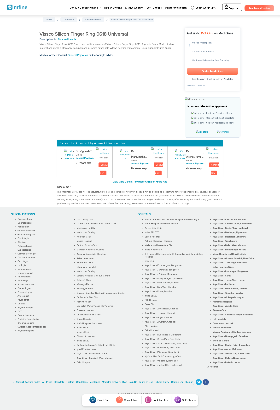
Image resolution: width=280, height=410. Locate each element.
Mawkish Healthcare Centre (90, 249)
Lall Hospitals (219, 319)
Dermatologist (24, 223)
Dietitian (22, 242)
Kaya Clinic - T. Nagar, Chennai (160, 313)
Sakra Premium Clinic (223, 267)
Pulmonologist (25, 246)
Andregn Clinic (84, 237)
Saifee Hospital (152, 237)
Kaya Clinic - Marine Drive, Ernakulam (231, 345)
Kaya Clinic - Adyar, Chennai (158, 317)
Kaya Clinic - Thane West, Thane (229, 280)
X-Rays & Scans (134, 7)
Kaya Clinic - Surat (221, 276)
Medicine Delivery (111, 382)
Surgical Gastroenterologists (32, 327)
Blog (124, 382)
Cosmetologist (25, 292)
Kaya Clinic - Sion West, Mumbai (160, 287)
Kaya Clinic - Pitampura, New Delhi (162, 352)
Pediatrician (23, 227)
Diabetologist (24, 288)
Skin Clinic (150, 261)
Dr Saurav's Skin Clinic (88, 297)
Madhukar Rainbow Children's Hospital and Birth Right (172, 219)
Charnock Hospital (86, 336)
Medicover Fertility (86, 228)
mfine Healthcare (153, 249)
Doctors (70, 382)
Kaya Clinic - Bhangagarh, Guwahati (230, 336)
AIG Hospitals (151, 326)
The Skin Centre (221, 341)
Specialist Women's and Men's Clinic (95, 306)
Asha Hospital (151, 330)
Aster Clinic (150, 304)
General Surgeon (26, 234)
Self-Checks (154, 7)
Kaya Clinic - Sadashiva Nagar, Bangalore (233, 314)
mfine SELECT (84, 327)
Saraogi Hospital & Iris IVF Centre (93, 276)
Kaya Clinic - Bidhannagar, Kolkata (229, 249)
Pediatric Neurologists (29, 319)
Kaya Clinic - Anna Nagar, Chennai (161, 309)
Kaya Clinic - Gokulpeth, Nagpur (228, 297)
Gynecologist (24, 250)
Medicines (94, 382)
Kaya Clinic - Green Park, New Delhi (162, 339)
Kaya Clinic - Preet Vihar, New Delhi (162, 347)
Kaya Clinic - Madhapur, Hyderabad (230, 232)
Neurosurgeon (25, 269)
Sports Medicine (26, 284)
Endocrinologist (25, 273)
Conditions (82, 382)
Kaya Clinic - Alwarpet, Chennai (160, 322)
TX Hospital (212, 367)
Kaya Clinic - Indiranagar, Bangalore (230, 271)
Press (49, 382)
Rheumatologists (26, 323)
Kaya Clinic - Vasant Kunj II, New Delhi (231, 353)
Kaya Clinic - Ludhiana (223, 284)
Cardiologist (23, 238)
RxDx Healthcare (85, 258)
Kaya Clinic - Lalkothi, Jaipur (226, 362)
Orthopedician (25, 219)
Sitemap (189, 382)
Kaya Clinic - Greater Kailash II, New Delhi (233, 258)
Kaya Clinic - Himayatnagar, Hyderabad (164, 278)
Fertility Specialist (26, 257)
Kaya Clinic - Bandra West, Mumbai (162, 282)
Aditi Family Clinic (85, 219)
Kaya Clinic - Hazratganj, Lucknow (229, 237)
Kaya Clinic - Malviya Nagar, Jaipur (229, 358)
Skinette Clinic (220, 310)
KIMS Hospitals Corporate (89, 323)
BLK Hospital (151, 300)
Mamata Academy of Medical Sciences (232, 332)
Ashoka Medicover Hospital (158, 241)
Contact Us (177, 382)
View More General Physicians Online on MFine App (140, 181)
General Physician (78, 55)
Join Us (133, 382)
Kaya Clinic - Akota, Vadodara (227, 349)
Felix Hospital (83, 362)
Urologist (22, 265)
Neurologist (23, 280)
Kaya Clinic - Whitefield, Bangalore (162, 361)
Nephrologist (24, 276)
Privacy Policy (162, 382)
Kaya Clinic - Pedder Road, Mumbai (230, 288)
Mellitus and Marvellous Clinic (159, 245)
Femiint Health (84, 302)
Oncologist (23, 261)
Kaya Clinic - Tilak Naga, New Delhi (230, 262)
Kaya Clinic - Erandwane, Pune (92, 353)
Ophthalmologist (26, 315)
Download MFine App (259, 8)
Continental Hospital (223, 323)
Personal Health (67, 39)
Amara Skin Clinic (153, 228)
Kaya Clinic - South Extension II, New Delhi (166, 343)
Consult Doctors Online (84, 7)
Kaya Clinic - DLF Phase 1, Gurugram (163, 335)
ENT (20, 311)
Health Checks (113, 7)
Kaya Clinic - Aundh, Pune (225, 306)
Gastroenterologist (27, 254)
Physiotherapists (26, 330)
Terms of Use (146, 382)
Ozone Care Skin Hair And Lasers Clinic (96, 223)
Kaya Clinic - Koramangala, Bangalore (163, 265)
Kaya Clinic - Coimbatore (225, 241)
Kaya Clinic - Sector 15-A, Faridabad (230, 228)
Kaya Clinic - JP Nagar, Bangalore (161, 274)
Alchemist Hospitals (222, 302)
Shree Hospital (84, 319)
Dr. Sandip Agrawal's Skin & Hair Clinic (96, 345)
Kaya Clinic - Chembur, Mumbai (228, 293)
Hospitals (59, 382)
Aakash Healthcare (222, 327)
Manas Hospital (84, 241)
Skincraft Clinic (84, 280)
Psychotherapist (26, 307)
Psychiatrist (23, 300)
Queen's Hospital (85, 310)
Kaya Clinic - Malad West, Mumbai (229, 245)
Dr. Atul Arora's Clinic (87, 245)
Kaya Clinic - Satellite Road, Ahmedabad (232, 223)
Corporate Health (176, 7)
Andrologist (23, 296)
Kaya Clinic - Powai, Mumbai (158, 291)
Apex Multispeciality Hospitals (91, 254)
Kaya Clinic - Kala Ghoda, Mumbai (229, 219)
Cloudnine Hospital (86, 267)
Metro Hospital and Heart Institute (161, 223)
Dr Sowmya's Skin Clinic (88, 314)
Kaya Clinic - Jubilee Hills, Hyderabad (163, 365)
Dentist (21, 303)
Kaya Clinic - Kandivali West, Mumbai (94, 358)
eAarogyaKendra (85, 284)
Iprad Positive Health (87, 349)
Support (233, 8)
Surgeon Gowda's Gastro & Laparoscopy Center (101, 293)
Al (43, 382)
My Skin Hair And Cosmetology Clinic (163, 356)
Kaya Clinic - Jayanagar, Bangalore (162, 270)
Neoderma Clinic (85, 262)
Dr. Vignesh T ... (85, 151)
